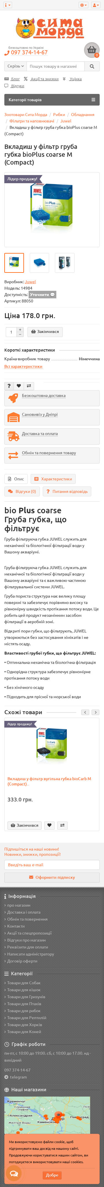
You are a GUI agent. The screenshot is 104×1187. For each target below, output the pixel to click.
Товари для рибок (24, 1010)
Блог (15, 79)
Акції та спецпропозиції (29, 933)
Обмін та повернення (27, 919)
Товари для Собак (24, 983)
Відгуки (17, 86)
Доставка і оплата (23, 912)
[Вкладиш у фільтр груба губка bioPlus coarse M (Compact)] (52, 209)
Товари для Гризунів (26, 996)
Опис (19, 479)
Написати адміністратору (30, 954)
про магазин (18, 905)
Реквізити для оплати (27, 947)
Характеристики (56, 479)
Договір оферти (22, 961)
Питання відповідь (70, 491)
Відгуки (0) (26, 491)
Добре (52, 1175)
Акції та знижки (44, 79)
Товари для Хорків (24, 1024)
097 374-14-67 (17, 1070)
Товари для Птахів (24, 1003)
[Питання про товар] (9, 386)
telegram (17, 1077)
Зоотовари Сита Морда (25, 114)
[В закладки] (19, 386)
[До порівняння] (29, 386)
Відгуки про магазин (26, 940)
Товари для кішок (24, 990)
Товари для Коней (24, 1031)
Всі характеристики (23, 366)
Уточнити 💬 (42, 294)
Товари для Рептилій (26, 1017)
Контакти (16, 926)
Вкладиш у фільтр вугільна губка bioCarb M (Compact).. (49, 781)
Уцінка (75, 79)
